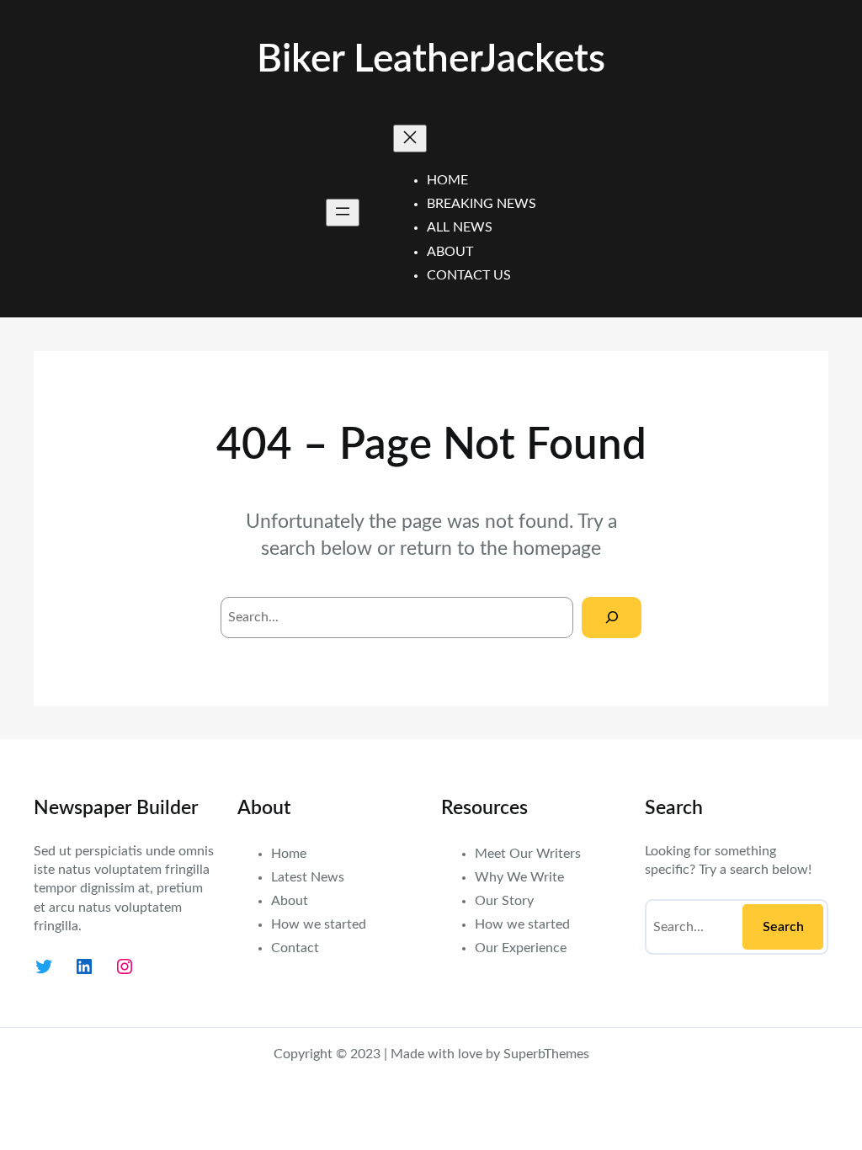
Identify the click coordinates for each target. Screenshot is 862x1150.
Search (783, 927)
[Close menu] (410, 138)
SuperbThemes (546, 1054)
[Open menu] (342, 212)
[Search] (611, 617)
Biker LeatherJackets (431, 59)
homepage (557, 549)
